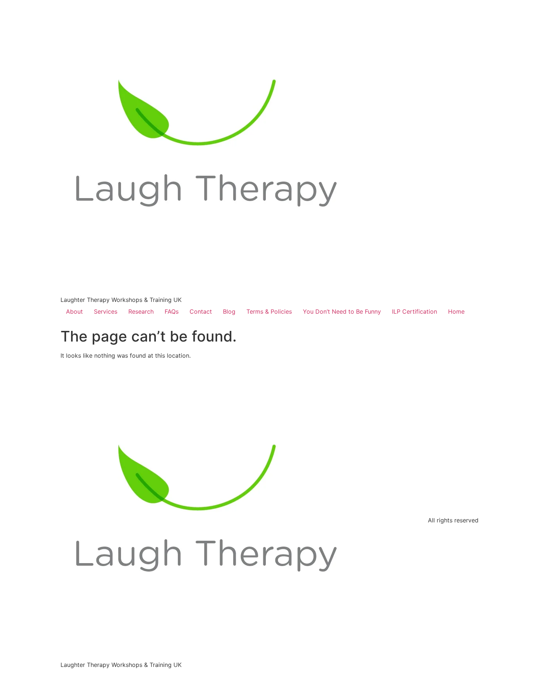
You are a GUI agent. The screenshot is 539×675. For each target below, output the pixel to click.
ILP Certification (414, 311)
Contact (201, 311)
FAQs (172, 311)
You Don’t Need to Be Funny (342, 311)
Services (105, 311)
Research (141, 311)
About (74, 311)
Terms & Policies (269, 311)
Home (456, 311)
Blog (229, 311)
